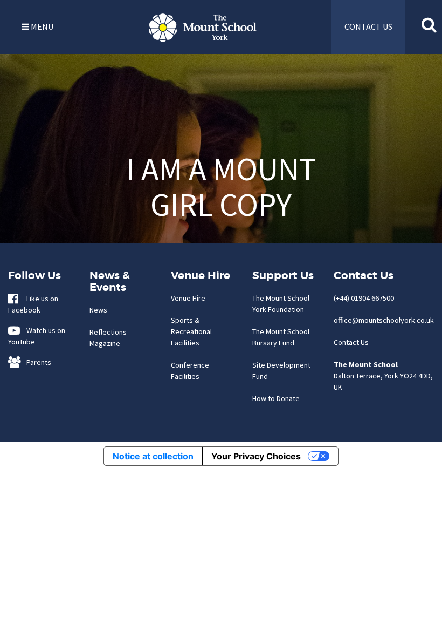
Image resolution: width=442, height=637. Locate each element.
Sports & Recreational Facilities (191, 331)
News (98, 310)
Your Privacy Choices (256, 456)
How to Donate (276, 398)
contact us (368, 26)
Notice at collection (153, 456)
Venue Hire (188, 298)
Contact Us (351, 342)
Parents (36, 362)
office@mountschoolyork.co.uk (384, 320)
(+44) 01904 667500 (364, 298)
